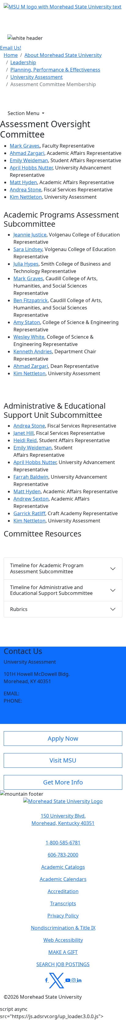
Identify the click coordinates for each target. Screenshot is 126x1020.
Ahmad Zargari (27, 153)
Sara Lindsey (27, 249)
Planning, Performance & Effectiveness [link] (55, 69)
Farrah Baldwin (30, 476)
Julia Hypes (26, 263)
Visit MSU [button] (63, 760)
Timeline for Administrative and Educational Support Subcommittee (51, 590)
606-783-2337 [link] (38, 700)
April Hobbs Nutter (31, 167)
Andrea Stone (25, 189)
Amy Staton (26, 322)
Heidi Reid (25, 440)
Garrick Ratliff (29, 513)
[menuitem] (11, 55)
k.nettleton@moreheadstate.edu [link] (58, 693)
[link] (63, 819)
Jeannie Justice (29, 234)
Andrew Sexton (31, 498)
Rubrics (19, 609)
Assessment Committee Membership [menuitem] (53, 84)
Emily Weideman (29, 160)
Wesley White (28, 337)
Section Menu (24, 113)
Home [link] (11, 55)
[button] (63, 804)
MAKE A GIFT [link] (63, 952)
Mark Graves (24, 145)
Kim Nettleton (26, 197)
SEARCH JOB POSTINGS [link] (63, 964)
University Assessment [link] (36, 77)
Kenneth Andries (32, 351)
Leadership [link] (23, 62)
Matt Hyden (23, 182)
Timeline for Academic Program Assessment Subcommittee (46, 568)
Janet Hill (23, 433)
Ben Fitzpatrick (30, 300)
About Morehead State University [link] (63, 55)
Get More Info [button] (63, 782)
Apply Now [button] (63, 738)
